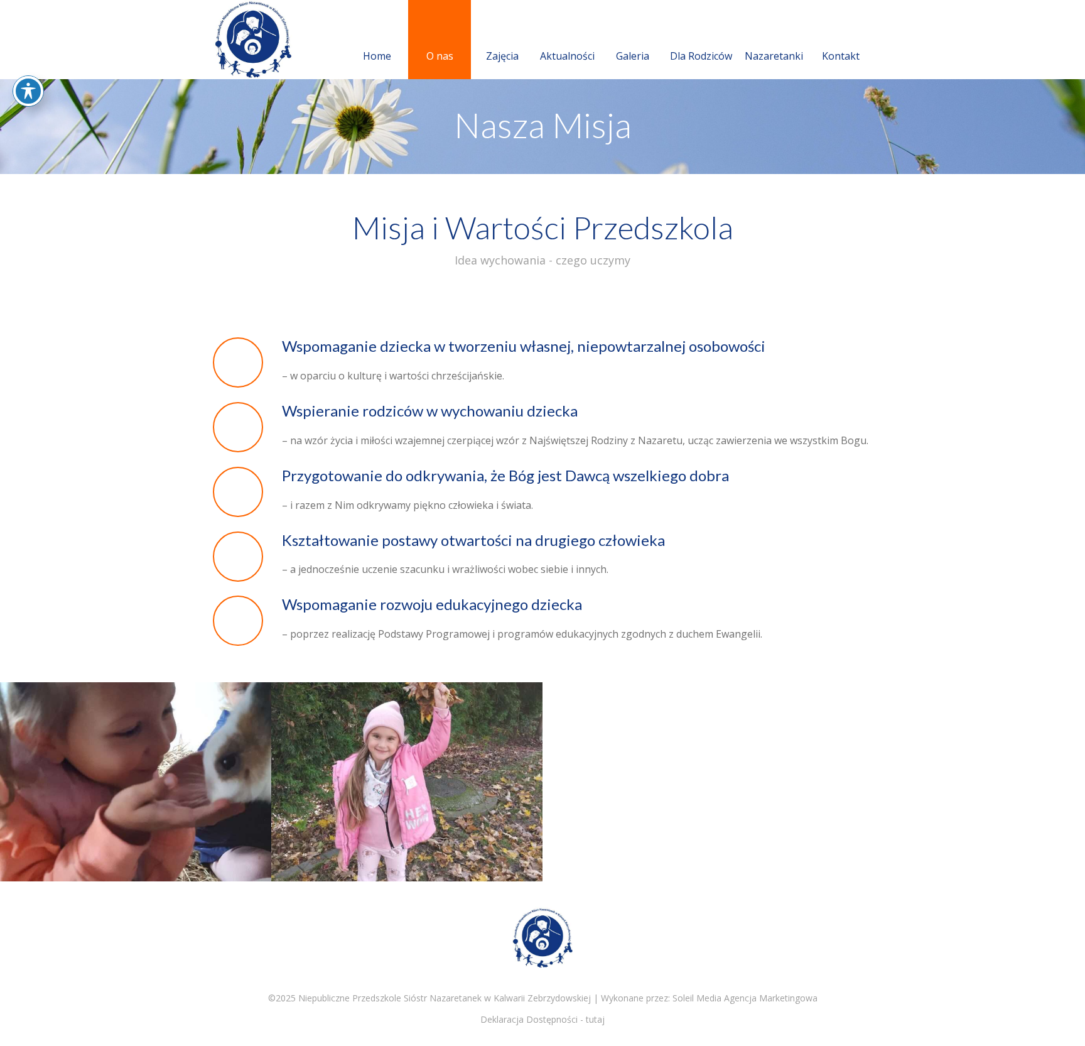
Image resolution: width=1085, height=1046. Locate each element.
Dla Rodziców (701, 56)
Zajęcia (502, 56)
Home (377, 56)
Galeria (632, 56)
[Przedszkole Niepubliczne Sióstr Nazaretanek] (272, 39)
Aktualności (567, 56)
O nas (439, 56)
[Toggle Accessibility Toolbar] (28, 91)
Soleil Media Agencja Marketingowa (745, 998)
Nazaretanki (774, 56)
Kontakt (841, 56)
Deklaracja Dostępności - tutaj (542, 1019)
